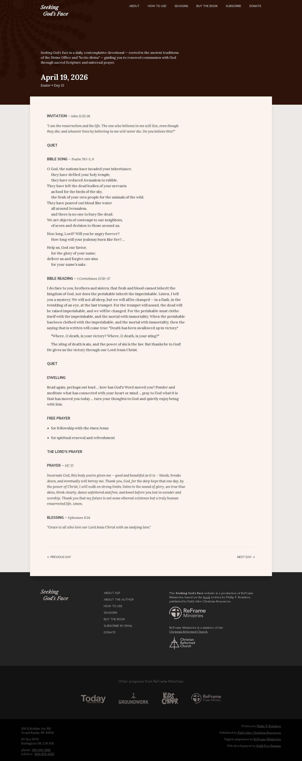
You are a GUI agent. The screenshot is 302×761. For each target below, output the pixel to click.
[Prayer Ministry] (206, 698)
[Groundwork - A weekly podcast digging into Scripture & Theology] (134, 698)
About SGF (112, 593)
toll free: (27, 754)
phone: (26, 750)
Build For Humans (268, 746)
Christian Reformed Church (188, 632)
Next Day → (246, 557)
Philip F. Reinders (269, 726)
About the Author (119, 600)
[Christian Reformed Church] (215, 643)
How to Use (157, 6)
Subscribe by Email (118, 626)
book (206, 597)
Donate (255, 6)
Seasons (181, 6)
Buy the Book (207, 6)
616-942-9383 (41, 750)
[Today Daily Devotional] (93, 698)
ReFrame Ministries (168, 681)
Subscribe (233, 6)
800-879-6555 (44, 754)
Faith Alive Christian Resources (259, 733)
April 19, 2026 (64, 77)
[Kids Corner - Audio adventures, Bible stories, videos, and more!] (170, 698)
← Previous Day (59, 557)
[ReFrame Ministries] (215, 613)
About (134, 6)
